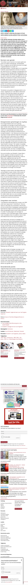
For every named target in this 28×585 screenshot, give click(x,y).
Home (2, 11)
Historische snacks (5, 533)
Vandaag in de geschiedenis (6, 503)
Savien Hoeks (4, 38)
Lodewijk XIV (3, 519)
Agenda (2, 505)
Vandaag (3, 501)
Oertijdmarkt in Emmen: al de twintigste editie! (17, 477)
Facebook (9, 117)
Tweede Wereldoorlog (5, 550)
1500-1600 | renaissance (7, 337)
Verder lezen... (4, 462)
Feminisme (10, 329)
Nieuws (6, 11)
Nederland (16, 331)
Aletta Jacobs (3, 513)
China (2, 529)
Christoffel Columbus (5, 514)
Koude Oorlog (3, 551)
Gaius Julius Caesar (4, 515)
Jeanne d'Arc (3, 516)
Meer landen (3, 530)
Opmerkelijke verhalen (5, 540)
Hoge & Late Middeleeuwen (6, 546)
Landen (2, 522)
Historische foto (4, 535)
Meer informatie (19, 358)
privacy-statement (22, 445)
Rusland (22, 331)
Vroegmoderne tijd (4, 549)
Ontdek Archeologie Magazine (19, 350)
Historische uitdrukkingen (6, 538)
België (2, 525)
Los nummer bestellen (5, 556)
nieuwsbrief (10, 115)
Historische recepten (5, 536)
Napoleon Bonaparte (5, 518)
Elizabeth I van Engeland (12, 333)
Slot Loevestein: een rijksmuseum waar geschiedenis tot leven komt (18, 489)
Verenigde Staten (4, 528)
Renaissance (3, 548)
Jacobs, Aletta (22, 333)
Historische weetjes (4, 539)
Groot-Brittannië (9, 331)
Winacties (2, 508)
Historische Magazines (6, 554)
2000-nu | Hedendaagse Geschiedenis (13, 339)
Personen (3, 510)
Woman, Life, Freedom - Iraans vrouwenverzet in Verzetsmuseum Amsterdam (17, 466)
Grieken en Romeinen (5, 545)
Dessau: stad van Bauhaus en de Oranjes (17, 453)
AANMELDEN (4, 356)
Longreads (3, 507)
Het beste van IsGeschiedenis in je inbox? (5, 351)
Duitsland (2, 526)
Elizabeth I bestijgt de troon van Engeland (12, 326)
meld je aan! (18, 509)
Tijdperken (3, 543)
